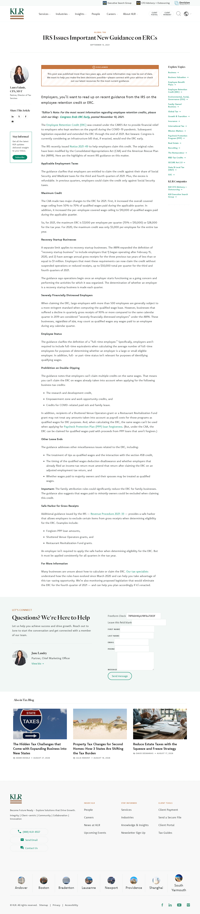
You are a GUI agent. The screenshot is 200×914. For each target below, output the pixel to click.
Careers (111, 13)
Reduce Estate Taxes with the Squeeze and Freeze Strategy (155, 746)
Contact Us (31, 848)
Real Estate (173, 143)
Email (111, 642)
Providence (134, 888)
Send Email (31, 839)
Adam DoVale (23, 758)
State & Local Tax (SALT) (176, 168)
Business (172, 72)
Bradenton (66, 888)
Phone (111, 649)
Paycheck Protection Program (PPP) (177, 136)
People (96, 13)
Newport (111, 888)
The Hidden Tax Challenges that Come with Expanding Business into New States (40, 748)
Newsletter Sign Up (133, 832)
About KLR (129, 13)
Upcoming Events (95, 832)
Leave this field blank (120, 622)
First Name (114, 629)
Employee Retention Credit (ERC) (66, 124)
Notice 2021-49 (79, 146)
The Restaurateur (176, 152)
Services (44, 13)
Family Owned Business (175, 105)
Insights (80, 13)
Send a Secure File (169, 817)
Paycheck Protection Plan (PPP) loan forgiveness (93, 426)
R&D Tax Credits (176, 157)
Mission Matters (176, 131)
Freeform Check (117, 615)
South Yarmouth (179, 887)
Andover (21, 888)
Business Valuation (177, 77)
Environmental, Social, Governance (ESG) (178, 97)
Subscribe (19, 157)
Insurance (173, 121)
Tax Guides (165, 832)
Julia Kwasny (83, 758)
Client (154, 14)
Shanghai (156, 888)
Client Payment (168, 809)
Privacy (56, 905)
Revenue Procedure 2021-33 (107, 513)
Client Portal (166, 825)
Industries (62, 13)
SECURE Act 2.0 (175, 162)
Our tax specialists (137, 571)
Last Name (113, 636)
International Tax (176, 126)
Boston (43, 888)
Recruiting (173, 148)
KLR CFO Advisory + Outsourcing (177, 188)
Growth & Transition (178, 116)
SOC (170, 174)
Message (112, 669)
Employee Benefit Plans (176, 83)
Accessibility (71, 905)
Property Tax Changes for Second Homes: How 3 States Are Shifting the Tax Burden (98, 748)
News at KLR (92, 825)
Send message (120, 676)
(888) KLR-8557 (31, 831)
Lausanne (89, 888)
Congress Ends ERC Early (74, 116)
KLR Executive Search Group (178, 195)
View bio (36, 663)
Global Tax (173, 111)
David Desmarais (144, 753)
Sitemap (43, 905)
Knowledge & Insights (135, 825)
